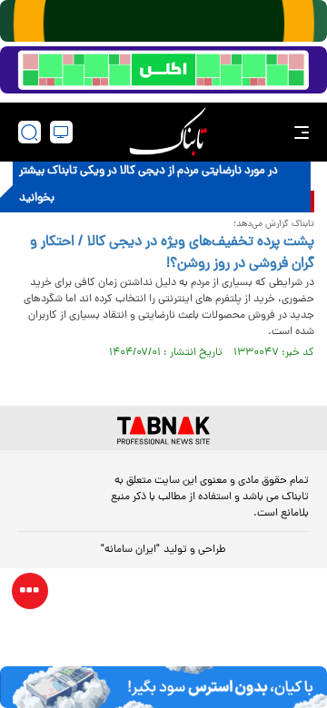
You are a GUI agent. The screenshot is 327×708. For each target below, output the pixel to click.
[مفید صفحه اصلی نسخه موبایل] (163, 69)
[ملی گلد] (163, 21)
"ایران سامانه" (130, 550)
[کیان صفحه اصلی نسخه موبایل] (163, 687)
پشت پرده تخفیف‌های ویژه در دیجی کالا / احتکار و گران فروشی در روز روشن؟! (172, 253)
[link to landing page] (168, 132)
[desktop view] (61, 132)
